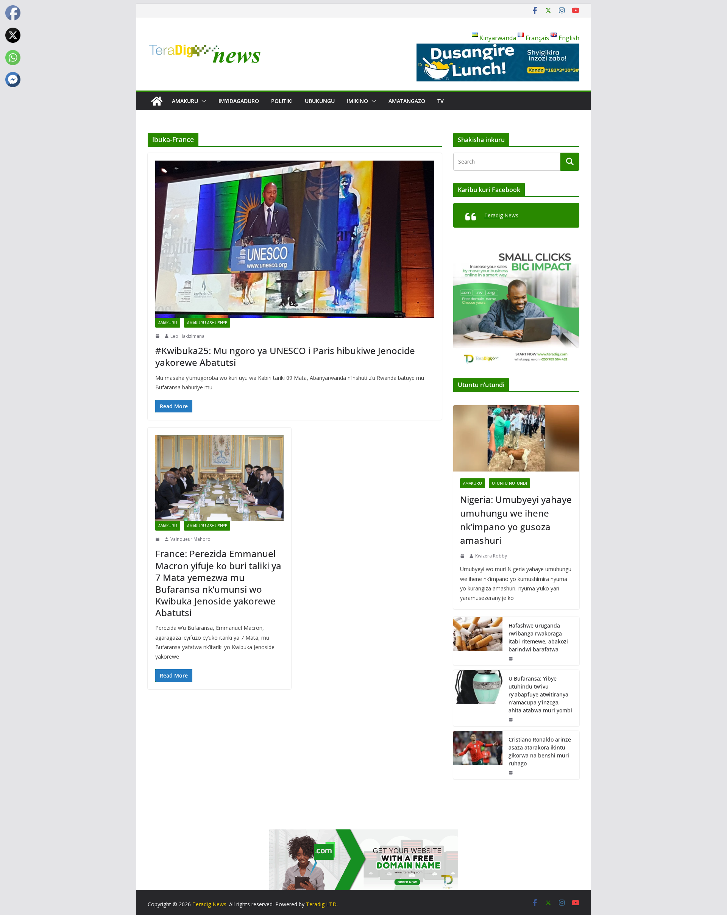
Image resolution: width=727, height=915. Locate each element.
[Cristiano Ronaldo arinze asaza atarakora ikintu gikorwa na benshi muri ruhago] (477, 755)
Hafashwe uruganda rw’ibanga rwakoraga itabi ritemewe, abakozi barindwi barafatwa (538, 637)
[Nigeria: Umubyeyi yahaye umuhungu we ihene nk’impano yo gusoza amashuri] (516, 438)
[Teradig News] (157, 101)
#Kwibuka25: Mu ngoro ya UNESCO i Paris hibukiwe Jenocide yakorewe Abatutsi (285, 356)
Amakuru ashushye (207, 322)
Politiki (282, 101)
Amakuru (185, 101)
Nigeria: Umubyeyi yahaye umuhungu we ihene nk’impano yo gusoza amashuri (516, 520)
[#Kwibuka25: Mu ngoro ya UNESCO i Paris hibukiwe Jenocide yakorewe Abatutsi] (294, 239)
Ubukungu (320, 101)
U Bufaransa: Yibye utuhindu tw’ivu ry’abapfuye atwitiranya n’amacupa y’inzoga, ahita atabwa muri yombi (540, 694)
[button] (202, 101)
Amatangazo (406, 101)
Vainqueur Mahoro (190, 539)
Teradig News (501, 215)
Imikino (357, 101)
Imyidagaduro (238, 101)
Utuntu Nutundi (509, 483)
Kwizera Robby (491, 556)
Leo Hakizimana (187, 336)
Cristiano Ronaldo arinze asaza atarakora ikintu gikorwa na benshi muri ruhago (540, 751)
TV (440, 101)
